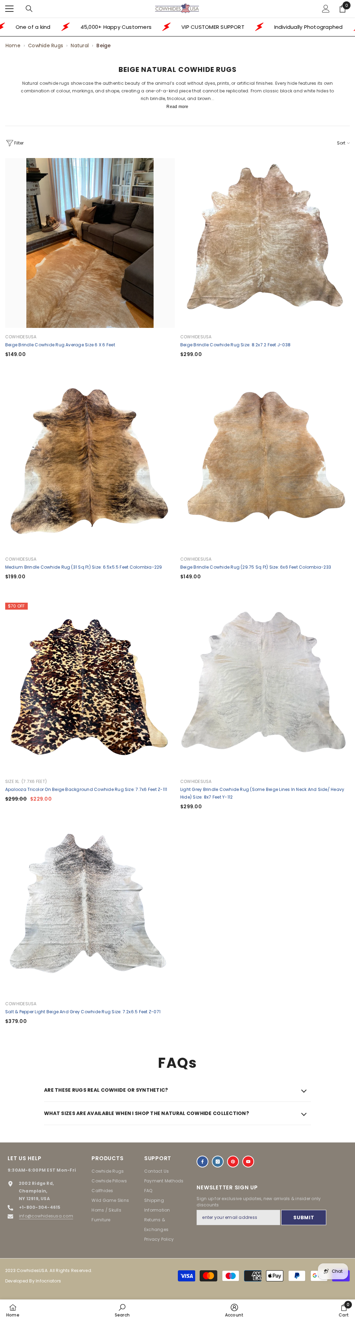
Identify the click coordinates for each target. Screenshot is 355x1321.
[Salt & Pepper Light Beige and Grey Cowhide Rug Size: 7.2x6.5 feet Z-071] (90, 910)
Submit (303, 1217)
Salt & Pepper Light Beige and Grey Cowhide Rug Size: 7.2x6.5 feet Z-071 (83, 1012)
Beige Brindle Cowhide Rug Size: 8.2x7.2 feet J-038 (235, 345)
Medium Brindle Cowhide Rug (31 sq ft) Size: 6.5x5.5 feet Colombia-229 (83, 567)
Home (13, 45)
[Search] (29, 9)
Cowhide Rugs (45, 45)
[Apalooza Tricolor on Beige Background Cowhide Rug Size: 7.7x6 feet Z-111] (90, 688)
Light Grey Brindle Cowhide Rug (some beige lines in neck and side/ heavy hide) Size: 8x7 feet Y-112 (262, 793)
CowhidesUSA (21, 337)
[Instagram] (218, 1161)
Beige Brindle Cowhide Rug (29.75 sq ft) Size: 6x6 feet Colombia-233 (255, 567)
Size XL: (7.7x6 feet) (26, 781)
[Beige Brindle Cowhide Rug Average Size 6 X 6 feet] (90, 243)
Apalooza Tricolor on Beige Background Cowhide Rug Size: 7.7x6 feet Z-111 (86, 789)
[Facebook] (202, 1161)
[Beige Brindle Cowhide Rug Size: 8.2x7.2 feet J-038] (265, 243)
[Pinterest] (233, 1161)
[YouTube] (248, 1161)
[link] (122, 1310)
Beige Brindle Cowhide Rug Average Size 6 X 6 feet (60, 345)
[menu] (9, 9)
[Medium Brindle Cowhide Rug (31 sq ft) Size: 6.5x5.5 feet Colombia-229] (90, 465)
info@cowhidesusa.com (46, 1216)
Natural (80, 45)
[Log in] (326, 9)
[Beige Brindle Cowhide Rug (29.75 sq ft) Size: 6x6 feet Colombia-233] (265, 465)
